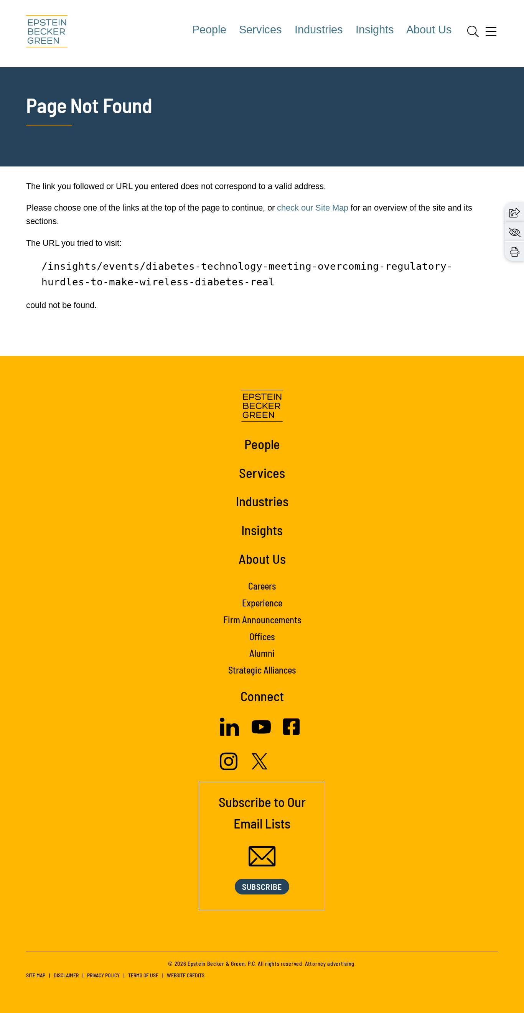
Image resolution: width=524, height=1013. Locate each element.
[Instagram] (229, 767)
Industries (319, 29)
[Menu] (491, 34)
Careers (262, 585)
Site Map (35, 975)
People (209, 29)
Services (260, 29)
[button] (514, 212)
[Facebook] (291, 732)
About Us (429, 29)
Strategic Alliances (262, 669)
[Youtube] (261, 733)
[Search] (473, 31)
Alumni (262, 653)
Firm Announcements (262, 619)
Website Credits (185, 975)
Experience (262, 602)
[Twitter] (260, 766)
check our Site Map (312, 207)
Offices (262, 636)
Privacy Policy (103, 975)
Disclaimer (66, 975)
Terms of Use (143, 975)
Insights (375, 29)
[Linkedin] (229, 732)
